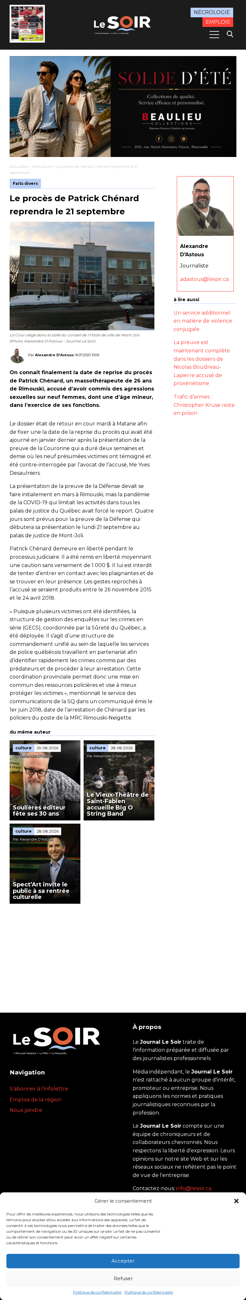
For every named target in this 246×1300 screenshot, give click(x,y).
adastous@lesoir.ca (204, 279)
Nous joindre (26, 1110)
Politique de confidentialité (97, 1292)
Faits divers (42, 166)
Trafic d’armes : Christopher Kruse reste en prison (204, 405)
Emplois (218, 22)
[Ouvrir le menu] (214, 34)
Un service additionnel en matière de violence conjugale (203, 321)
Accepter (123, 1261)
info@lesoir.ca (193, 1188)
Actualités (19, 166)
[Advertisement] (82, 952)
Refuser (123, 1278)
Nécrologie (212, 12)
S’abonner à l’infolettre (39, 1089)
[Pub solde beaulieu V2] (123, 106)
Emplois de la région (36, 1100)
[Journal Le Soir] (123, 24)
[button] (236, 1201)
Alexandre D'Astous (54, 355)
